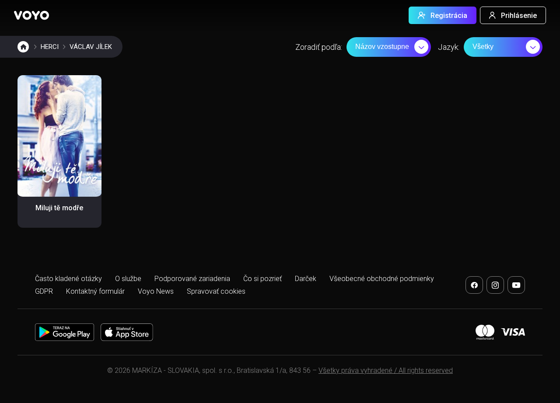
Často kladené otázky (68, 278)
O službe (128, 278)
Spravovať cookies (216, 291)
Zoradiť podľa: (318, 47)
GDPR (44, 291)
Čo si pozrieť (262, 278)
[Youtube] (516, 285)
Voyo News (156, 291)
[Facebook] (474, 285)
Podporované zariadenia (192, 278)
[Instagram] (495, 285)
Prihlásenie (519, 15)
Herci (50, 47)
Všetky (483, 46)
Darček (305, 278)
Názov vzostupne (382, 46)
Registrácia (448, 15)
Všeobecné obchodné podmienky (381, 278)
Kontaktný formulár (95, 291)
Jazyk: (448, 47)
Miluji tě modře (59, 208)
